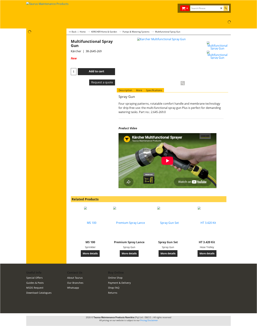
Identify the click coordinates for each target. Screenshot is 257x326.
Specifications (154, 90)
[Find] (226, 8)
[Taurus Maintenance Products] (52, 10)
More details (90, 253)
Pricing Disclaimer (149, 320)
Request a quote (102, 82)
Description (125, 90)
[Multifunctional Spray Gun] (217, 45)
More (139, 90)
